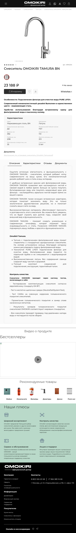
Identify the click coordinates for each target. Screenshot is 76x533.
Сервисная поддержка (8, 503)
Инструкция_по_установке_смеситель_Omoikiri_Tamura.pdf (28, 155)
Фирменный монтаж (11, 499)
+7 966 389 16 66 (55, 479)
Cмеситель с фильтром (12, 516)
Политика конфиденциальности (12, 487)
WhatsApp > (66, 91)
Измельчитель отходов (12, 519)
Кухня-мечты (8, 512)
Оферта (7, 482)
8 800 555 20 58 (38, 479)
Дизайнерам (8, 496)
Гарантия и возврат (11, 479)
